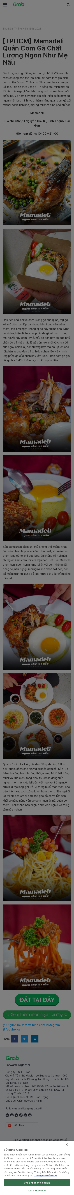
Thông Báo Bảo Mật (45, 1175)
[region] (37, 1168)
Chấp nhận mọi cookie (37, 1182)
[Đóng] (67, 1144)
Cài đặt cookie (37, 1190)
